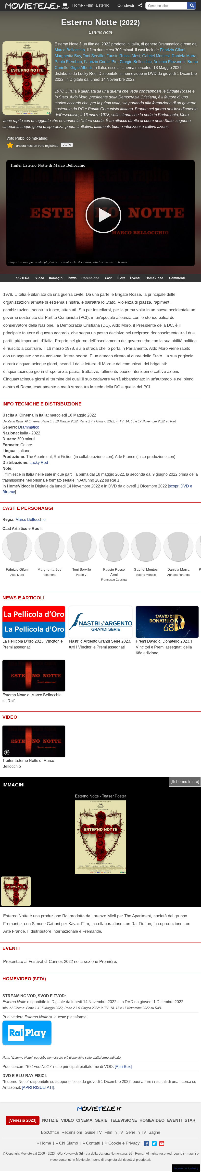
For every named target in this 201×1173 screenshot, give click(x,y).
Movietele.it (30, 5)
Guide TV (93, 1132)
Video (39, 278)
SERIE (101, 1120)
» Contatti (91, 1143)
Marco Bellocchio (30, 519)
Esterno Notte (89, 22)
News (72, 278)
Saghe (154, 1132)
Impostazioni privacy (186, 1168)
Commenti (177, 278)
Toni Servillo (81, 569)
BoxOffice (50, 1132)
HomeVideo (154, 278)
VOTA (67, 145)
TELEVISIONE (123, 1120)
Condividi (125, 5)
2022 (130, 22)
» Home (44, 1143)
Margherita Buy (49, 569)
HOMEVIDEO (151, 1120)
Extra (121, 278)
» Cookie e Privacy (122, 1143)
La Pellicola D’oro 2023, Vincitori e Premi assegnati (32, 644)
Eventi (135, 278)
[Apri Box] (123, 1067)
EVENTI (174, 1120)
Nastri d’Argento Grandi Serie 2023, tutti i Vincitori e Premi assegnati (100, 644)
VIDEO (67, 1120)
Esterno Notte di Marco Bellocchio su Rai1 (32, 698)
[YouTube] (161, 1143)
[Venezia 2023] (23, 1120)
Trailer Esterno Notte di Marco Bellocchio (28, 763)
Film (89, 5)
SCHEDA (22, 278)
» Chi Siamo (67, 1143)
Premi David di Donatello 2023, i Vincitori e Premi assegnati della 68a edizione (164, 647)
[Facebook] (146, 1143)
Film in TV (113, 1132)
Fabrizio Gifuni (17, 569)
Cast (108, 278)
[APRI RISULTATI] (38, 1087)
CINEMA (84, 1120)
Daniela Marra (178, 569)
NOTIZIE (50, 1120)
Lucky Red (38, 462)
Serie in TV (136, 1132)
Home (77, 5)
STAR (190, 1120)
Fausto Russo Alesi (114, 571)
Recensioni (72, 1132)
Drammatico (28, 427)
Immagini (56, 278)
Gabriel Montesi (146, 569)
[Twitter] (154, 1143)
